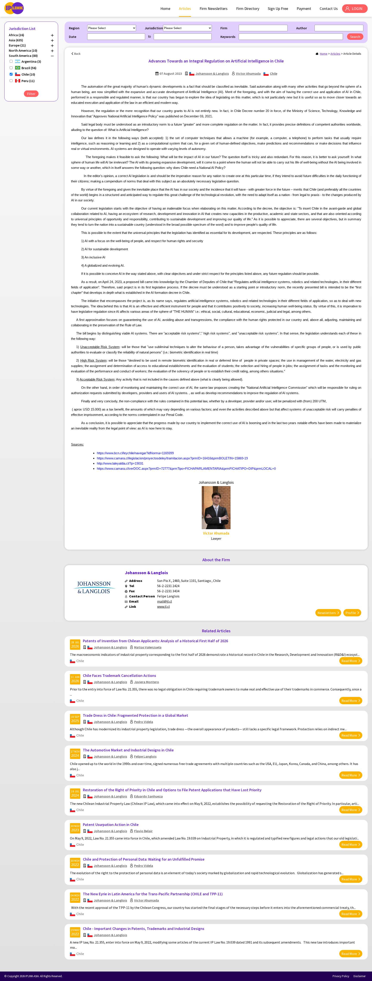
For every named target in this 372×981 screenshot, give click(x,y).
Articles (185, 8)
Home (165, 8)
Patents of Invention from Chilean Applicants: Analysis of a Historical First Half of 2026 (155, 640)
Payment (304, 8)
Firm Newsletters (214, 8)
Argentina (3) (31, 61)
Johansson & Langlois (212, 73)
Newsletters (327, 613)
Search (355, 36)
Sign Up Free (278, 8)
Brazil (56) (29, 68)
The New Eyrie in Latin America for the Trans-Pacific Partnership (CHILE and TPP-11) (153, 893)
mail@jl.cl (164, 601)
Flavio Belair (143, 831)
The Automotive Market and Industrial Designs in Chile (128, 750)
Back (77, 54)
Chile (273, 73)
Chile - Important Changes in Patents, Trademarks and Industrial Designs (143, 928)
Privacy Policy (341, 976)
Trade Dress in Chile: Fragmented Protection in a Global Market (135, 715)
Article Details (352, 54)
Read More (349, 661)
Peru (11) (28, 81)
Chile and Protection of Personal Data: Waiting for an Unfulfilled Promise (144, 859)
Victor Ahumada (248, 73)
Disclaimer (359, 976)
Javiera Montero (146, 682)
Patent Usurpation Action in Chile (111, 824)
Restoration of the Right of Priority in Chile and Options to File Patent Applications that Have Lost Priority (172, 789)
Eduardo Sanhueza (148, 796)
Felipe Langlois (145, 756)
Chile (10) (28, 74)
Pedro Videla (143, 722)
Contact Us (329, 8)
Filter (31, 94)
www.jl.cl (163, 606)
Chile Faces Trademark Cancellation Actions (119, 675)
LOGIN (357, 8)
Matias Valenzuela (147, 647)
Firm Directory (247, 8)
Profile (351, 613)
